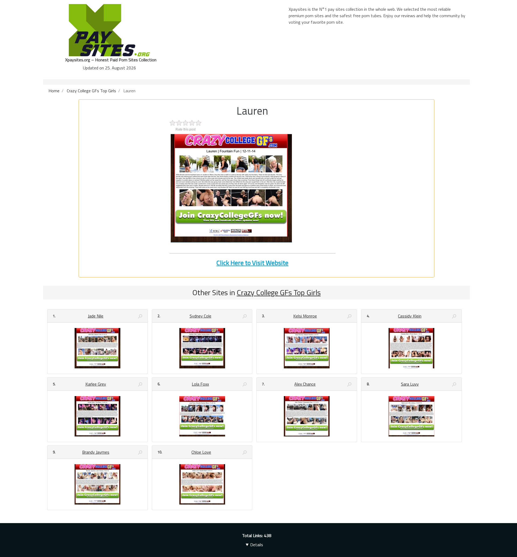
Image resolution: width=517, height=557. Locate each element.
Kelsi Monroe (305, 316)
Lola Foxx (200, 384)
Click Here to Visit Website (252, 262)
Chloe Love (201, 452)
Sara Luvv (410, 384)
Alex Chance (305, 384)
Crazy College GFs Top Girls (279, 292)
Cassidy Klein (409, 316)
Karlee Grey (95, 384)
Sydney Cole (200, 316)
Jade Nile (95, 316)
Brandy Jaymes (95, 452)
